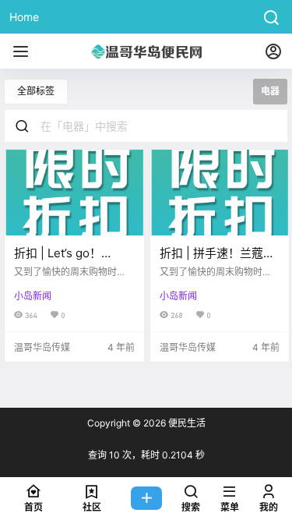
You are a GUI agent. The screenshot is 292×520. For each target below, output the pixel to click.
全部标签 (36, 91)
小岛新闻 (32, 296)
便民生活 (186, 423)
